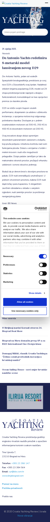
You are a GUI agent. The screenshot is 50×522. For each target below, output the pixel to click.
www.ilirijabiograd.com (13, 475)
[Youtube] (24, 496)
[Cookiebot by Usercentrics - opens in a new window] (35, 209)
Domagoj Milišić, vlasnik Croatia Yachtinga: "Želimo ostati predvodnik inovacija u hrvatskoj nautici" (25, 357)
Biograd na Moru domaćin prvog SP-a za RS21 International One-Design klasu (23, 342)
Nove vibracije (25, 515)
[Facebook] (16, 496)
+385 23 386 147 (20, 463)
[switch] (43, 265)
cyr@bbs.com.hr (16, 471)
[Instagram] (20, 496)
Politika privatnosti (12, 488)
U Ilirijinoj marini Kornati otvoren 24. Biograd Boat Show (22, 330)
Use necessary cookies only (25, 311)
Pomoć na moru (10, 484)
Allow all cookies (25, 302)
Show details (35, 293)
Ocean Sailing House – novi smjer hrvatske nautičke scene (24, 371)
